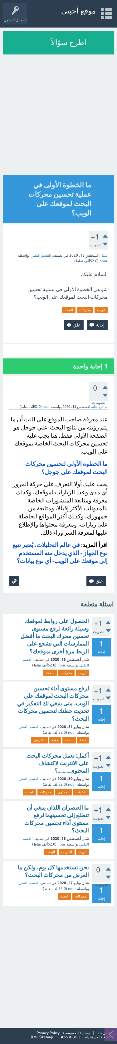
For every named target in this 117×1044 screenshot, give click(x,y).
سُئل (104, 255)
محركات (85, 310)
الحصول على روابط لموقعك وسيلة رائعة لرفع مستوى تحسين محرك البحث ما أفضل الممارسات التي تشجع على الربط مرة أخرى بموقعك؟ (55, 636)
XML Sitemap (42, 1037)
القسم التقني (41, 255)
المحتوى (63, 792)
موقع (55, 740)
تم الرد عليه (99, 407)
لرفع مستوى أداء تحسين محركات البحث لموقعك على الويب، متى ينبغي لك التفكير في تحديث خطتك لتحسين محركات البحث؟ (53, 703)
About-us (68, 1037)
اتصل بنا (104, 1033)
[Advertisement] (58, 116)
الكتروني (39, 740)
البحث (69, 310)
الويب (101, 310)
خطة (83, 740)
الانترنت (81, 792)
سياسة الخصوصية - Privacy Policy (63, 1033)
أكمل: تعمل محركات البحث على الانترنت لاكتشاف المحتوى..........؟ (58, 763)
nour (61, 665)
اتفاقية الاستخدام (97, 1037)
